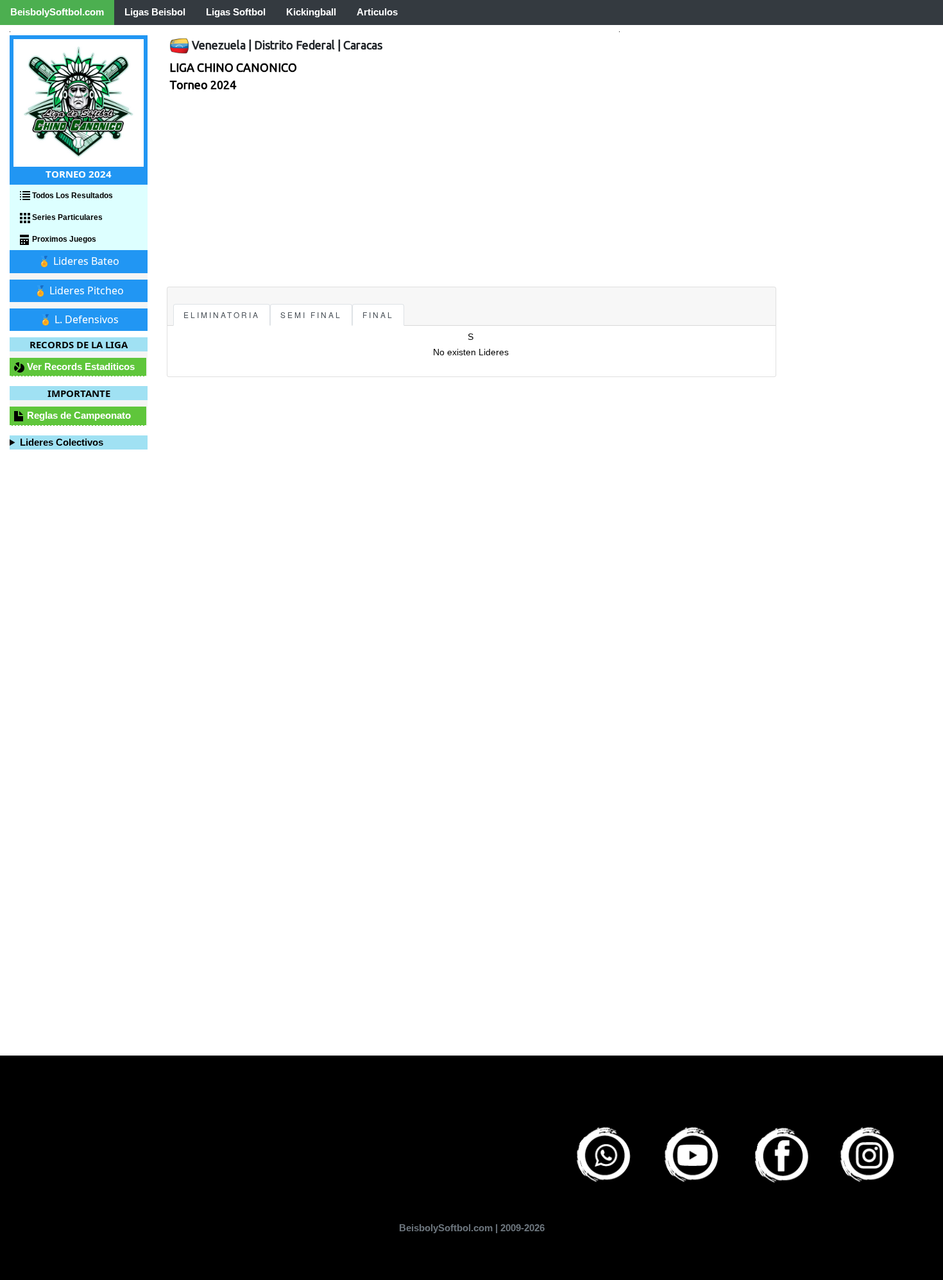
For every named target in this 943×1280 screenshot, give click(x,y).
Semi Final (311, 314)
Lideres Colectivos (61, 442)
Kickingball (311, 11)
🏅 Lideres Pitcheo (79, 290)
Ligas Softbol (236, 11)
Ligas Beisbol (154, 11)
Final (378, 314)
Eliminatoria (221, 314)
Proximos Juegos (63, 239)
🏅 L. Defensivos (79, 319)
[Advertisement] (471, 190)
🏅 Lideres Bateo (78, 261)
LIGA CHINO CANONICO (233, 67)
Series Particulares (66, 217)
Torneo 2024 (202, 84)
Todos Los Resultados (71, 195)
